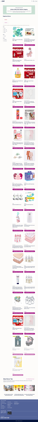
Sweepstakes (2, 405)
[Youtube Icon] (7, 417)
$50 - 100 (5, 29)
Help (1, 404)
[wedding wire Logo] (4, 412)
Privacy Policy (2, 408)
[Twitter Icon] (8, 417)
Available (5, 39)
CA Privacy (8, 406)
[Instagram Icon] (4, 417)
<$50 (4, 28)
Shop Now (6, 22)
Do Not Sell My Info (9, 403)
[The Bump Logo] (3, 1)
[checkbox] (3, 28)
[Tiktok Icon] (2, 417)
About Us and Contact (3, 403)
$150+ (5, 32)
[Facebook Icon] (1, 417)
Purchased (5, 40)
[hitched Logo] (1, 412)
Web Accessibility (9, 407)
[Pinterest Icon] (5, 417)
